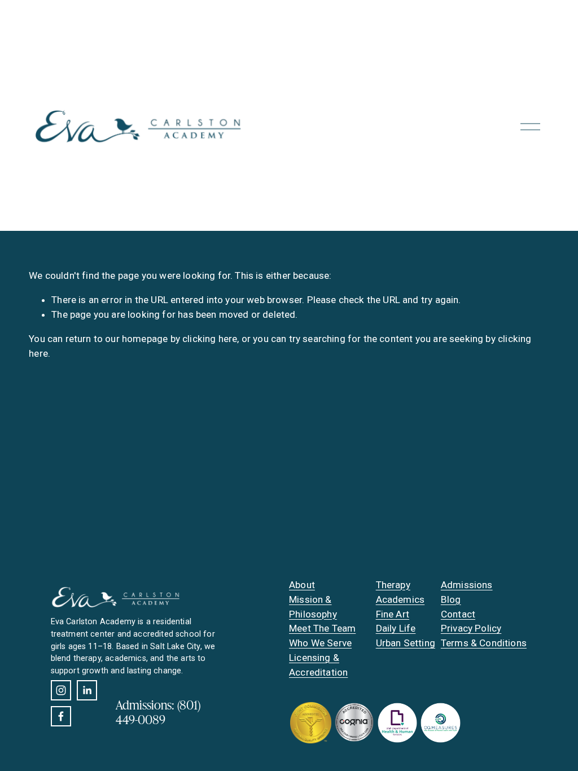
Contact (458, 614)
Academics (400, 599)
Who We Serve (320, 643)
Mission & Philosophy (313, 607)
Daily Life (396, 628)
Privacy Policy (471, 628)
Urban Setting (405, 643)
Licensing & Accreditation (318, 665)
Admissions (467, 584)
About (302, 584)
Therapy (393, 584)
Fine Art (392, 614)
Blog (451, 599)
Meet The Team (322, 628)
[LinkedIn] (87, 690)
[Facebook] (61, 716)
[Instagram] (61, 690)
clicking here (209, 338)
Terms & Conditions (484, 643)
